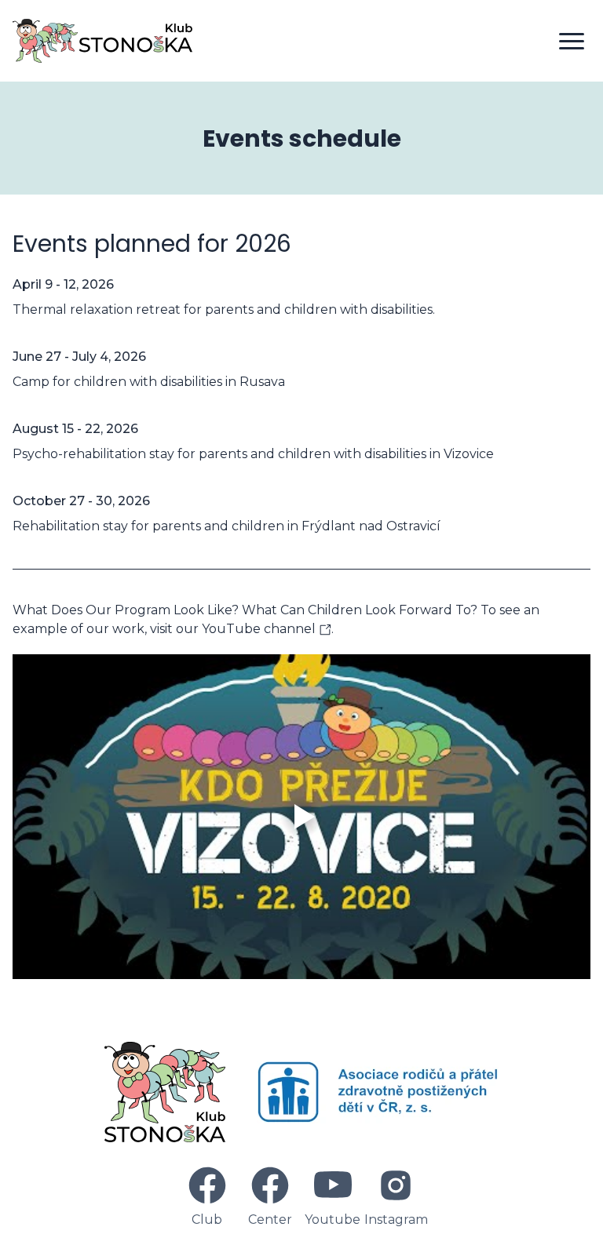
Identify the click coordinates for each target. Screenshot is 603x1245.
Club (207, 1219)
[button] (571, 41)
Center (270, 1219)
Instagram (396, 1219)
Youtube (332, 1219)
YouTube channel (260, 628)
